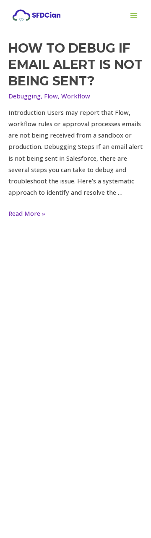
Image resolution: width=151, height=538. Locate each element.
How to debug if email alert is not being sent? (75, 64)
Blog (75, 428)
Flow (51, 96)
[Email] (92, 292)
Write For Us (75, 439)
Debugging (24, 96)
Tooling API (76, 417)
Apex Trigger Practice (76, 405)
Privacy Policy (75, 451)
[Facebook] (58, 292)
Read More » (26, 213)
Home (76, 383)
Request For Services (75, 394)
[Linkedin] (75, 292)
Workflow (75, 96)
